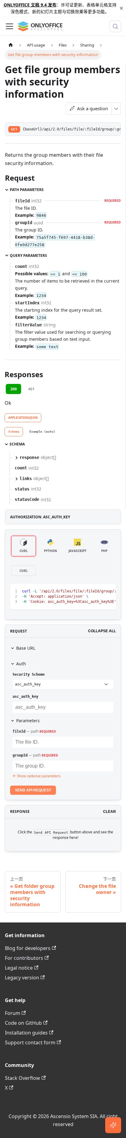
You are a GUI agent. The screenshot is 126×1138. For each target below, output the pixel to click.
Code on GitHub (23, 1023)
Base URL (25, 648)
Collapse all (102, 631)
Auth (21, 664)
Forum (12, 1013)
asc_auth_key (25, 696)
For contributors (24, 958)
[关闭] (121, 8)
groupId (20, 755)
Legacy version (22, 977)
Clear (109, 811)
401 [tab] (31, 389)
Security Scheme (29, 674)
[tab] (14, 431)
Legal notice (19, 967)
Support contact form (30, 1042)
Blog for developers (27, 948)
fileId (19, 731)
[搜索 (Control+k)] (115, 26)
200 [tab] (13, 389)
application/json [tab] (23, 417)
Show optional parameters (39, 776)
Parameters (28, 720)
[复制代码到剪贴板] (108, 591)
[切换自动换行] (97, 591)
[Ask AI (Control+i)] (113, 1125)
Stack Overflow (22, 1078)
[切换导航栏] (9, 26)
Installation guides (26, 1032)
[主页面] (11, 45)
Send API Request (33, 790)
